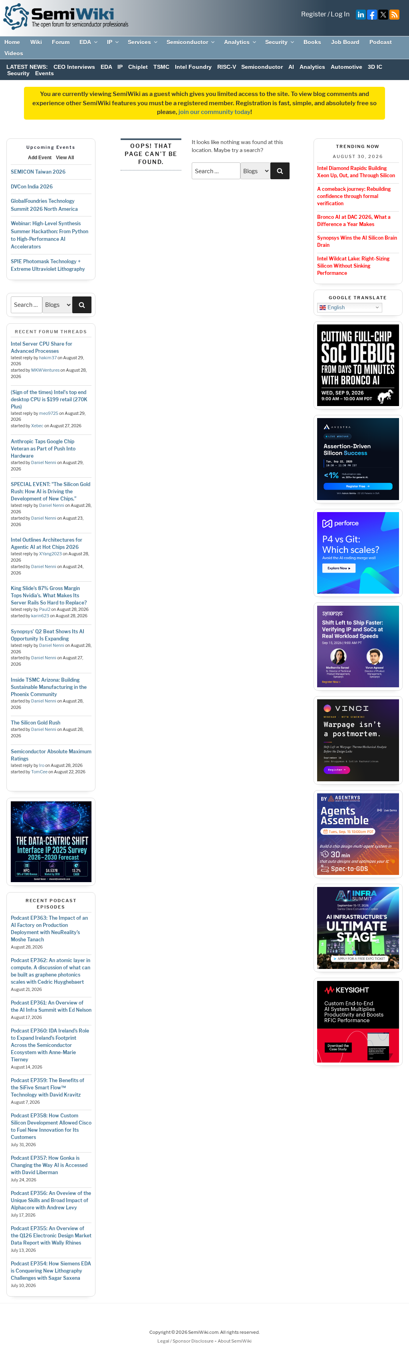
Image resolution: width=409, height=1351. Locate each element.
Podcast (380, 42)
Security (276, 42)
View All (65, 157)
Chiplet (138, 67)
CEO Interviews (74, 67)
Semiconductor (187, 42)
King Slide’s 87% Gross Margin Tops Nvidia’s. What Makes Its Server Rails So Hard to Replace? (49, 595)
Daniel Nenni (43, 462)
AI (291, 67)
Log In (340, 14)
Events (44, 73)
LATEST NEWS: (27, 67)
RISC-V (226, 67)
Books (312, 42)
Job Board (345, 42)
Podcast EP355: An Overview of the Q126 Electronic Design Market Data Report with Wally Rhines (51, 1235)
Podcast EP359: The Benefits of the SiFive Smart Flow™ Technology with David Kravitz (47, 1087)
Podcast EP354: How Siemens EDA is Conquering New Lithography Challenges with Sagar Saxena (51, 1271)
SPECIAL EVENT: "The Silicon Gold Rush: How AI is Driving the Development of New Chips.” (50, 491)
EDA (85, 42)
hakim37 (48, 357)
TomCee (39, 772)
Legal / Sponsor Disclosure (185, 1341)
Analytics (237, 42)
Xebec (37, 425)
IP (109, 42)
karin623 (40, 615)
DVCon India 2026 (32, 187)
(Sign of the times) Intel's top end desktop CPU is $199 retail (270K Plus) (49, 399)
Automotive (346, 67)
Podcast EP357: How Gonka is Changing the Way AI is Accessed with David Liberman (49, 1165)
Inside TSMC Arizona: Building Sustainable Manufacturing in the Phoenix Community (49, 687)
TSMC (161, 67)
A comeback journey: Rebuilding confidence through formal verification (354, 196)
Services (139, 42)
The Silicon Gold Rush (35, 723)
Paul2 (44, 609)
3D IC (375, 67)
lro (41, 765)
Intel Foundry (193, 67)
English (335, 307)
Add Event (40, 157)
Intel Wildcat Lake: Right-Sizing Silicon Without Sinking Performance (353, 266)
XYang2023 (50, 553)
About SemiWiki (235, 1341)
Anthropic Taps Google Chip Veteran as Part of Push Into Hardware (43, 448)
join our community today (214, 112)
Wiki (36, 42)
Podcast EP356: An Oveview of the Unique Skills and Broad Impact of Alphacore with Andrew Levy (51, 1200)
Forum (60, 42)
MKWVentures (45, 370)
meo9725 (48, 413)
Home (12, 42)
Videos (13, 53)
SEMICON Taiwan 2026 (38, 172)
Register (313, 14)
